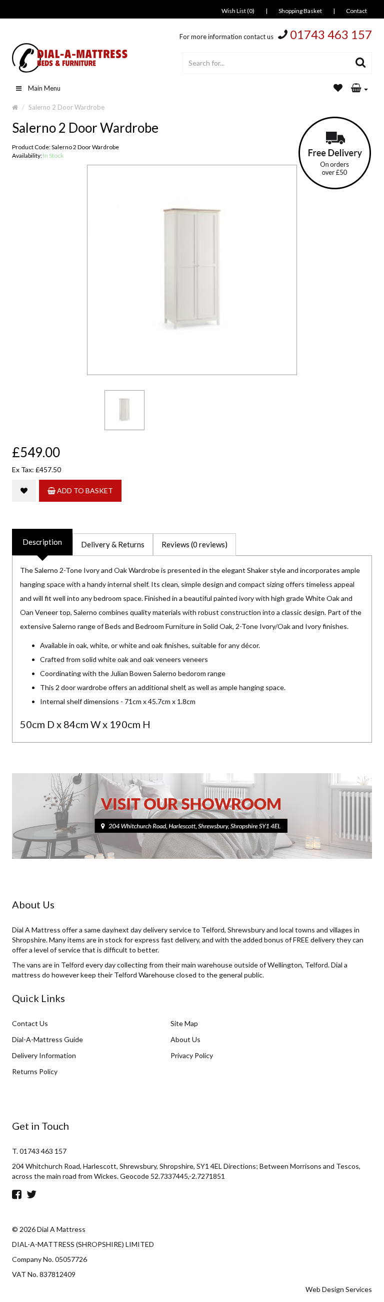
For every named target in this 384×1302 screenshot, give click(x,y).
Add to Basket (84, 490)
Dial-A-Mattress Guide (47, 1039)
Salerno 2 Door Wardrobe (66, 107)
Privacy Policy (191, 1055)
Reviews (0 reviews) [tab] (195, 544)
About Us (185, 1039)
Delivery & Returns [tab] (112, 544)
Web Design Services (339, 1289)
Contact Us (30, 1023)
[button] (359, 89)
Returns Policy (35, 1071)
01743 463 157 (331, 34)
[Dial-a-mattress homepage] (70, 58)
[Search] (361, 63)
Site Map (184, 1023)
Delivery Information (44, 1055)
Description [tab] (42, 541)
